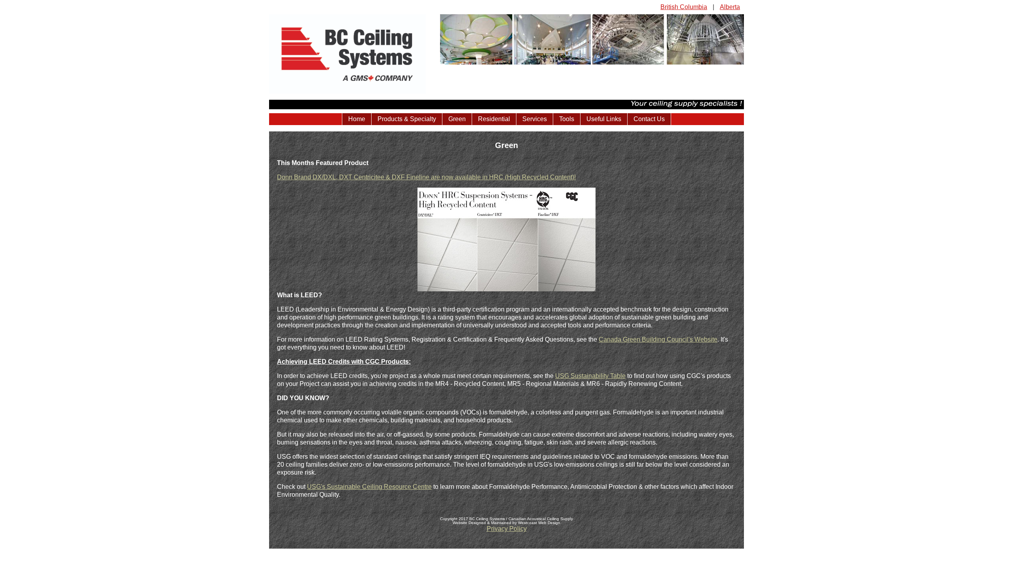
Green (457, 119)
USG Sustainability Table (590, 375)
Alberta (730, 7)
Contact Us (649, 119)
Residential (494, 119)
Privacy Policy (507, 528)
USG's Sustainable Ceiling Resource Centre (369, 486)
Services (534, 119)
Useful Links (603, 119)
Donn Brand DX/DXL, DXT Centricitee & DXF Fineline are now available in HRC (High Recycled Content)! (426, 177)
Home (356, 119)
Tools (566, 119)
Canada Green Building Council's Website (658, 339)
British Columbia (683, 7)
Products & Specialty (407, 119)
